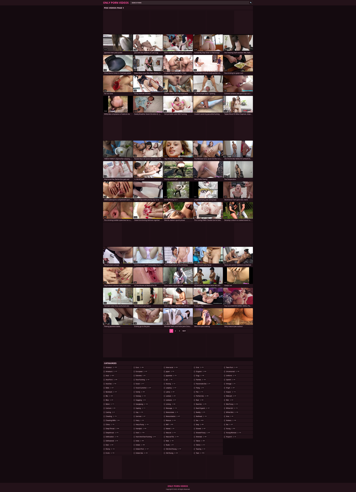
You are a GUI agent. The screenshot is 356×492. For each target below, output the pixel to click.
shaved (201, 429)
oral (199, 367)
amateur (111, 367)
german (140, 416)
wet (229, 400)
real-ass (201, 404)
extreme (140, 376)
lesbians (171, 400)
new (170, 441)
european (141, 371)
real (199, 400)
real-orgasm (203, 408)
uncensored (232, 371)
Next (184, 331)
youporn (231, 437)
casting (110, 412)
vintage (230, 384)
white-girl (232, 408)
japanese (171, 376)
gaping (140, 408)
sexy (200, 424)
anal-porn (111, 380)
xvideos (231, 420)
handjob (141, 429)
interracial (172, 367)
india (140, 441)
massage (171, 408)
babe (110, 388)
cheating (111, 416)
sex (199, 420)
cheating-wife (113, 420)
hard (140, 433)
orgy (200, 376)
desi (109, 445)
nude (170, 445)
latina (170, 392)
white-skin (232, 412)
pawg (200, 388)
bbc (109, 396)
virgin (230, 388)
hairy (140, 420)
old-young (172, 453)
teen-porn (232, 367)
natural (171, 433)
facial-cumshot (143, 388)
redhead (201, 416)
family (140, 392)
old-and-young (173, 449)
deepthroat (112, 433)
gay (139, 412)
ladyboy (171, 388)
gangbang (142, 404)
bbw (109, 400)
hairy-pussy (142, 424)
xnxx (229, 416)
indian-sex (142, 453)
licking (170, 404)
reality (200, 412)
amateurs (111, 371)
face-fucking (142, 380)
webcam (231, 396)
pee (199, 392)
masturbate (172, 412)
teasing (200, 449)
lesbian (171, 396)
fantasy (141, 396)
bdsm (110, 404)
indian (140, 445)
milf (169, 424)
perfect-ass (202, 396)
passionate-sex (203, 384)
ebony (110, 449)
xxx (229, 424)
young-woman (233, 433)
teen (200, 453)
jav (169, 380)
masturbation (173, 416)
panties (201, 380)
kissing (170, 384)
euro (140, 367)
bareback (111, 392)
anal (110, 376)
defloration (112, 437)
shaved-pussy (203, 433)
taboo (200, 441)
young (230, 429)
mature (171, 420)
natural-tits (172, 437)
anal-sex (111, 384)
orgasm (201, 371)
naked (170, 429)
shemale (201, 437)
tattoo (200, 445)
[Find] (251, 2)
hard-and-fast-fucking (146, 437)
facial (140, 384)
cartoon (110, 408)
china (110, 424)
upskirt (230, 380)
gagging (141, 400)
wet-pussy (232, 404)
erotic (110, 453)
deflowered (112, 441)
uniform (231, 376)
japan (170, 371)
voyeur (231, 392)
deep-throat (112, 429)
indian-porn (142, 449)
